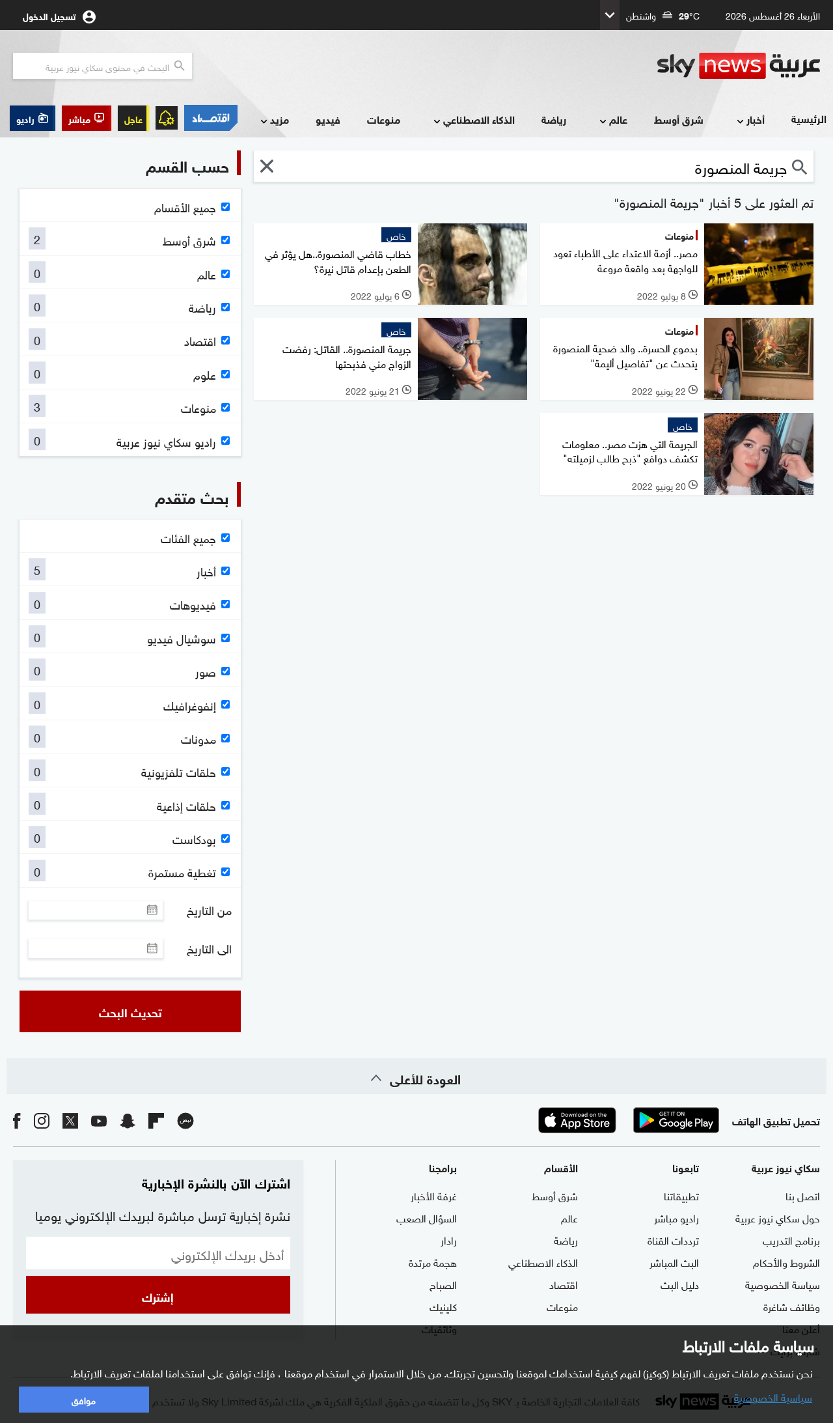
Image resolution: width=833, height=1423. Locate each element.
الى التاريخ (209, 948)
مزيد (279, 119)
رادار (449, 1239)
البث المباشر (674, 1261)
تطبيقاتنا (681, 1195)
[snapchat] (127, 1119)
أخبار (755, 119)
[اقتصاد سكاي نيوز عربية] (211, 118)
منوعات (383, 119)
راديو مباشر (676, 1217)
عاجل (133, 118)
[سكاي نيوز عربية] (738, 66)
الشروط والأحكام (786, 1261)
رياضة (553, 119)
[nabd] (185, 1119)
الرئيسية (808, 118)
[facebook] (17, 1119)
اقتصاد (563, 1283)
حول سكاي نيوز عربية (777, 1217)
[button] (86, 118)
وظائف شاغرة (791, 1306)
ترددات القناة (673, 1239)
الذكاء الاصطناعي (479, 119)
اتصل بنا (802, 1195)
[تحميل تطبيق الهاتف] (626, 1120)
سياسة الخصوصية (782, 1283)
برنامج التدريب (791, 1239)
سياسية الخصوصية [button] (773, 1396)
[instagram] (41, 1119)
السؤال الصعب (426, 1217)
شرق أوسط (678, 119)
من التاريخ (209, 910)
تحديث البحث (130, 1011)
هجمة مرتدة (433, 1261)
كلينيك (443, 1306)
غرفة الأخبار (434, 1195)
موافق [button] (84, 1399)
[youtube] (99, 1119)
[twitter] (70, 1119)
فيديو (328, 119)
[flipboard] (156, 1119)
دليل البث (680, 1283)
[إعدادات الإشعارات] (167, 118)
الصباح (443, 1283)
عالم (618, 119)
